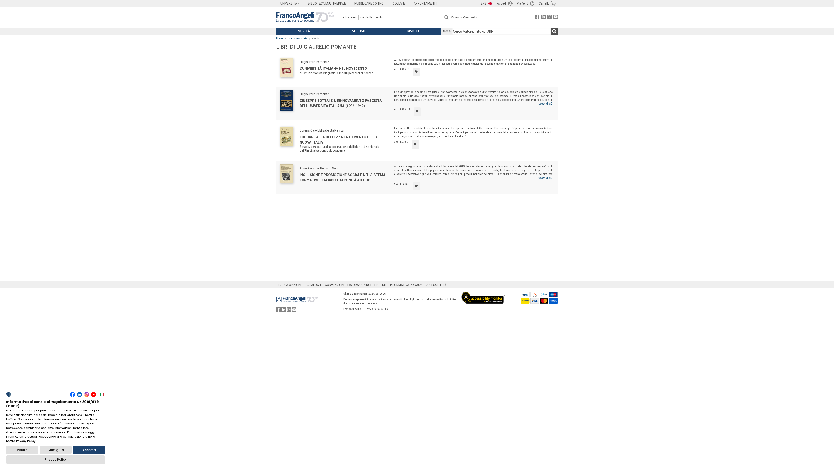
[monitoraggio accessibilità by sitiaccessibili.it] (483, 294)
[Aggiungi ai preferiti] (416, 72)
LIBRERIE (380, 285)
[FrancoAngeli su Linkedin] (543, 17)
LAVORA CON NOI (359, 285)
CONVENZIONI (334, 285)
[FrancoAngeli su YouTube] (555, 17)
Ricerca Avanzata (464, 17)
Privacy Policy (56, 459)
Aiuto (379, 17)
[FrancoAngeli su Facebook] (537, 17)
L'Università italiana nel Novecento (333, 68)
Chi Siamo (350, 17)
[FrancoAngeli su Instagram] (549, 17)
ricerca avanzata (298, 38)
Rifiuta (22, 450)
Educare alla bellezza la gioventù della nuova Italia (339, 139)
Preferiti (522, 3)
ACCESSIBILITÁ (435, 285)
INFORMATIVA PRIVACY (406, 285)
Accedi (501, 3)
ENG (483, 3)
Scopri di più (545, 103)
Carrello (544, 3)
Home (279, 38)
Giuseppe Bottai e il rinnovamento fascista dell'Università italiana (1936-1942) (341, 103)
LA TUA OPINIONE (290, 285)
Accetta (89, 450)
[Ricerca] (554, 31)
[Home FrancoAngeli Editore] (305, 17)
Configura (55, 450)
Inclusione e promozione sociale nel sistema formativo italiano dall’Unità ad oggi (343, 177)
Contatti (366, 17)
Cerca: (446, 31)
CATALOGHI (313, 285)
